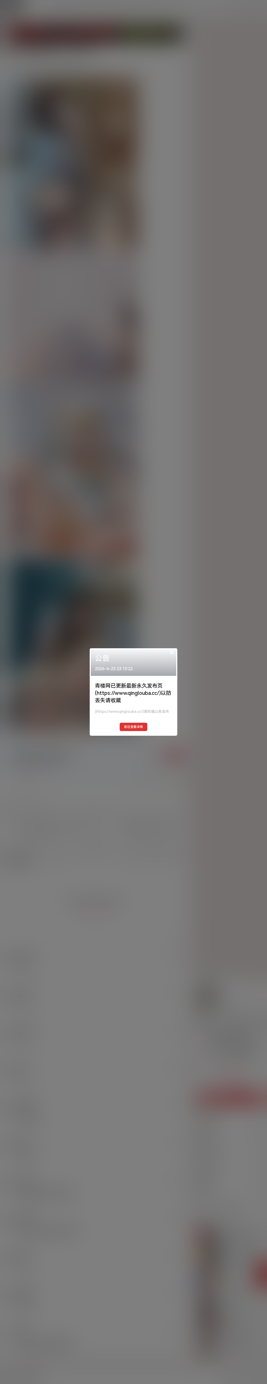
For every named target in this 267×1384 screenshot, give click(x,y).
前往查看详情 (133, 727)
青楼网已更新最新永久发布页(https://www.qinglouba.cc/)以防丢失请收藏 (133, 693)
